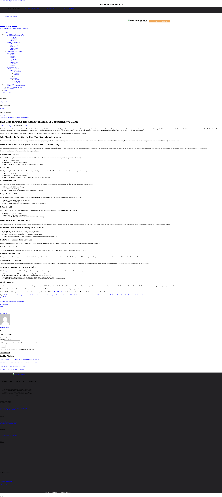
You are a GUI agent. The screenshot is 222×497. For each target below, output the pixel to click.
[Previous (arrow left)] (0, 496)
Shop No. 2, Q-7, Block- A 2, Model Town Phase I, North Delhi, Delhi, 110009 (14, 409)
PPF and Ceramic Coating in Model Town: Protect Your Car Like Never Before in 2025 (18, 362)
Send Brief (3, 109)
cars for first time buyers (97, 295)
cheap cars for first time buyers (112, 295)
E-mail (2, 339)
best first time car (76, 295)
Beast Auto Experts (4, 327)
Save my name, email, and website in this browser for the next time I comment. (23, 343)
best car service (34, 295)
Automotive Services (6, 117)
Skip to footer (21, 0)
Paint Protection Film (6, 359)
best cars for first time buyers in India (49, 295)
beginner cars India (25, 295)
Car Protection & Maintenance (20, 117)
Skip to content (4, 0)
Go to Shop (3, 116)
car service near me (86, 295)
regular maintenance (11, 271)
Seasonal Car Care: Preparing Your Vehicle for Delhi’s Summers (13, 369)
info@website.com (5, 102)
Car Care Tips (4, 366)
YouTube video (58, 292)
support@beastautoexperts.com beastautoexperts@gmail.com (8, 422)
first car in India (125, 295)
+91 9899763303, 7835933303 (8, 436)
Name (1, 338)
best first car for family (65, 295)
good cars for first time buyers (138, 295)
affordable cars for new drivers (11, 295)
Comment (2, 347)
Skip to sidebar (13, 0)
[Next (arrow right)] (2, 496)
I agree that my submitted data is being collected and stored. (18, 349)
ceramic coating (34, 359)
